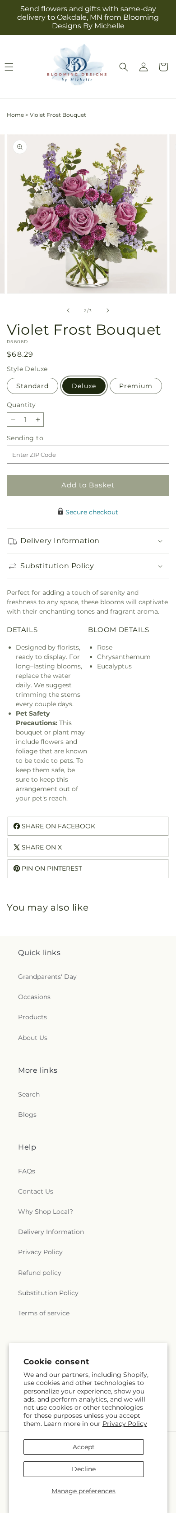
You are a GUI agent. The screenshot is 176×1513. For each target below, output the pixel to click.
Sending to (38, 438)
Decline (84, 1469)
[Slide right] (108, 310)
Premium (136, 386)
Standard (32, 386)
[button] (124, 67)
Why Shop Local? (45, 1212)
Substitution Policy (48, 1293)
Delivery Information (51, 1232)
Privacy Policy (124, 1424)
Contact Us (35, 1191)
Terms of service (43, 1313)
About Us (32, 1038)
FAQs (26, 1171)
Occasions (34, 997)
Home (15, 114)
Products (32, 1017)
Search (29, 1094)
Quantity (21, 405)
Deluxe (84, 386)
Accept (84, 1447)
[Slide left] (68, 310)
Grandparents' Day (47, 977)
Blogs (27, 1114)
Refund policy (39, 1273)
